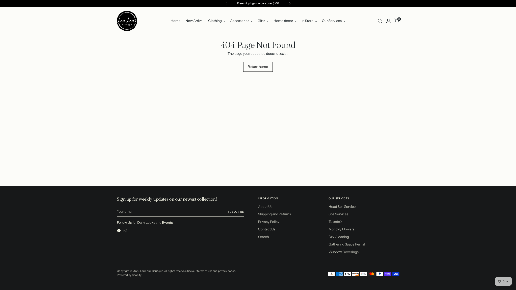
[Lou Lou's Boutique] (127, 21)
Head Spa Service (342, 207)
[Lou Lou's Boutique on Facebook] (119, 231)
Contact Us (266, 229)
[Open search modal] (380, 21)
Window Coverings (344, 252)
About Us (265, 207)
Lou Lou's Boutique (151, 270)
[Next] (289, 3)
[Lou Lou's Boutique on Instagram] (125, 231)
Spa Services (338, 214)
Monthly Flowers (341, 229)
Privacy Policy (268, 222)
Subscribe (236, 211)
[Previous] (226, 3)
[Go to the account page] (388, 21)
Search (263, 237)
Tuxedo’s (335, 222)
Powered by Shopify (129, 275)
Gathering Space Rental (347, 244)
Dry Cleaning (339, 237)
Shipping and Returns (274, 214)
